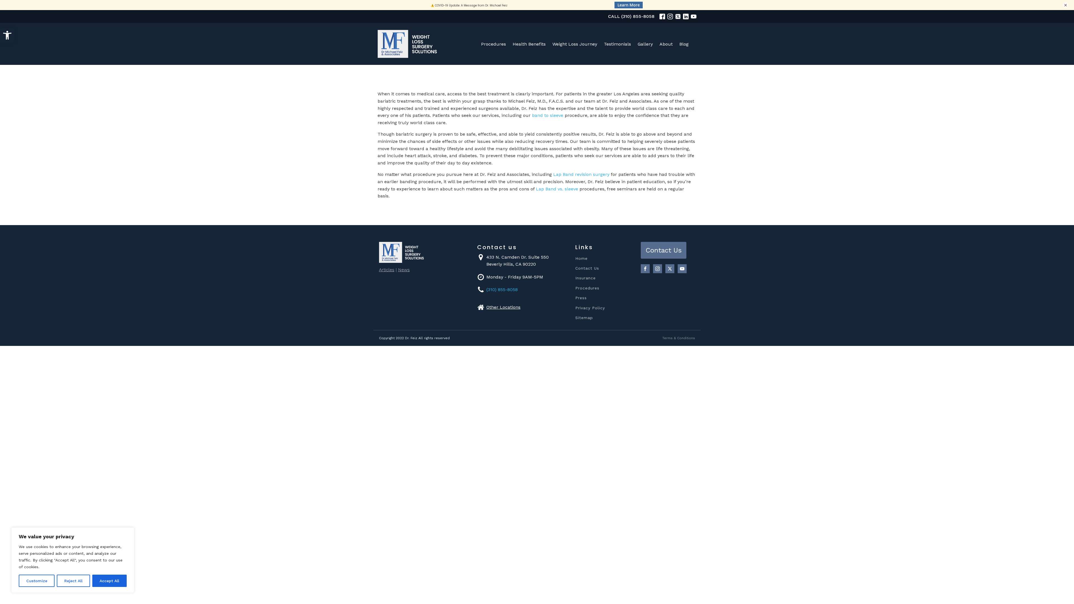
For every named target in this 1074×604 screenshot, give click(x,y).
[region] (72, 560)
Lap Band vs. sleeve (557, 189)
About (666, 44)
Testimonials (617, 44)
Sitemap (584, 318)
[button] (7, 35)
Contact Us (587, 268)
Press (581, 298)
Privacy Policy (590, 308)
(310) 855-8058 (502, 289)
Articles (386, 269)
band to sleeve (547, 115)
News (404, 269)
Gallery (645, 44)
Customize (36, 581)
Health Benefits (529, 44)
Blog (684, 44)
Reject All (73, 581)
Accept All (109, 581)
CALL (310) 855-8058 (631, 16)
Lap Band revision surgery (581, 174)
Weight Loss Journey (574, 44)
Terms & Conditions (678, 338)
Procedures (493, 44)
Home (581, 258)
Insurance (585, 278)
